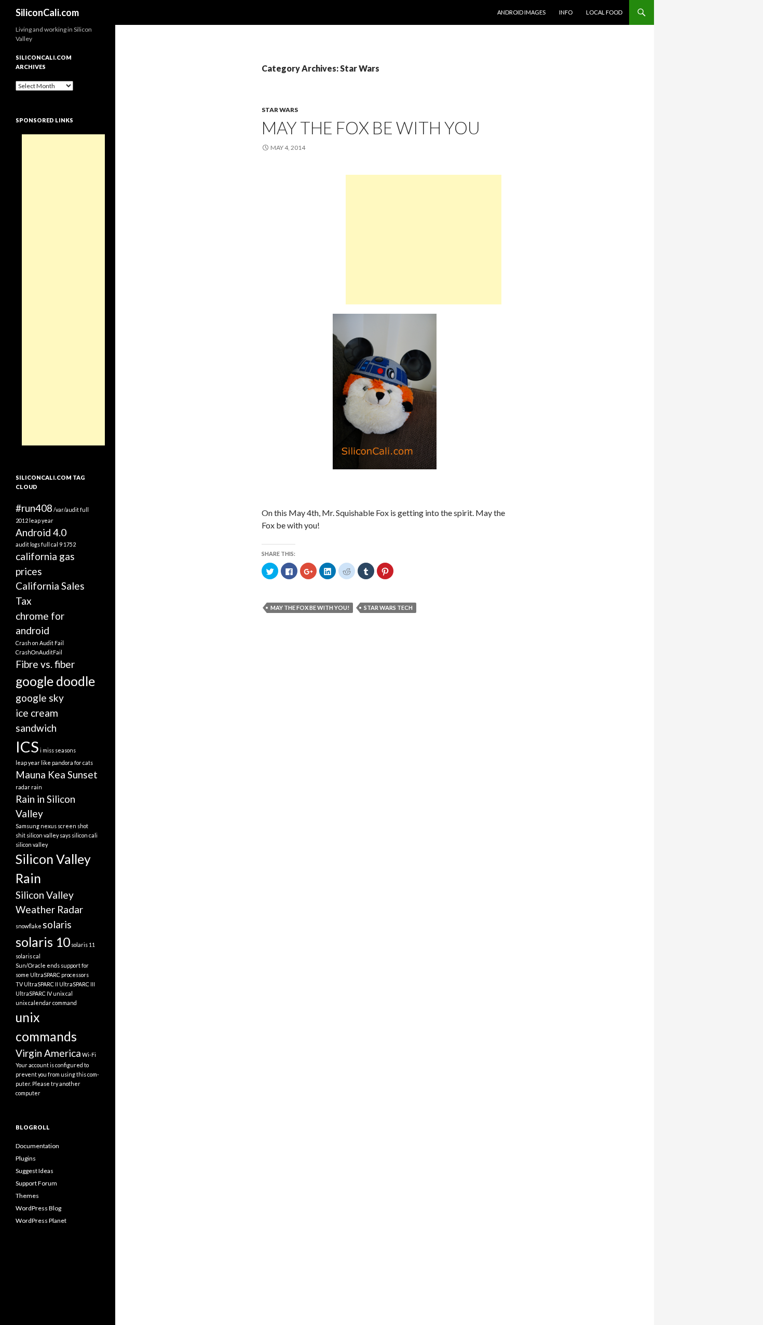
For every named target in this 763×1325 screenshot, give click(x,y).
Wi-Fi (89, 1054)
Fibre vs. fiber (45, 664)
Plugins (26, 1158)
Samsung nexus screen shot (52, 825)
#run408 (34, 508)
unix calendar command (46, 1002)
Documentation (37, 1146)
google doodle (55, 681)
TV (19, 984)
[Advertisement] (423, 239)
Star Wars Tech (388, 607)
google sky (40, 698)
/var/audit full (71, 509)
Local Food (604, 12)
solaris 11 (83, 944)
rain (36, 787)
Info (566, 12)
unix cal (63, 993)
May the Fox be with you (371, 127)
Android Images (521, 12)
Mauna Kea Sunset (57, 774)
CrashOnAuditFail (39, 652)
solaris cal (28, 956)
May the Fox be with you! (309, 607)
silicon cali (85, 835)
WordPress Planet (41, 1220)
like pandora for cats (67, 762)
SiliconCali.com (47, 12)
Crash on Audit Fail (40, 642)
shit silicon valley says (43, 835)
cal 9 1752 (63, 544)
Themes (27, 1196)
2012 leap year (34, 520)
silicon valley (32, 844)
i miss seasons (58, 750)
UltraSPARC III (77, 984)
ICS (27, 746)
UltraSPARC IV (34, 993)
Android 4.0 (41, 532)
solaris (57, 924)
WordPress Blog (38, 1208)
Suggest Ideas (34, 1171)
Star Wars (280, 110)
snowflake (29, 926)
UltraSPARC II (41, 984)
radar (23, 787)
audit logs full (33, 544)
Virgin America (48, 1053)
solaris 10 (43, 942)
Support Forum (36, 1183)
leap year (28, 762)
